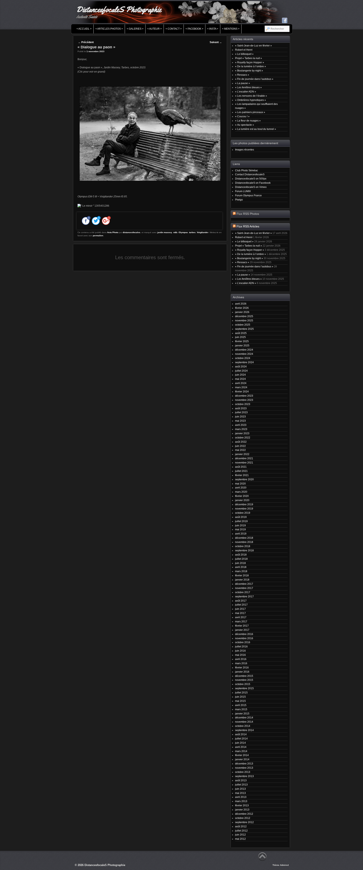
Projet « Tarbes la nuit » (248, 58)
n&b (175, 232)
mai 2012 (240, 838)
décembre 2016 (244, 634)
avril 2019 (240, 533)
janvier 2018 (242, 579)
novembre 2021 (244, 462)
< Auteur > (154, 29)
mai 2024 (240, 379)
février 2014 (242, 755)
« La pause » (242, 83)
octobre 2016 (242, 642)
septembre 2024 (244, 362)
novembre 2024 (244, 353)
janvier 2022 (242, 454)
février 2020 (242, 496)
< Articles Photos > (109, 29)
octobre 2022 (242, 437)
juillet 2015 (241, 692)
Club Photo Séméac (246, 170)
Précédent (86, 42)
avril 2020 (240, 487)
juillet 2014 (241, 738)
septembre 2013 (244, 776)
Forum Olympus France (248, 195)
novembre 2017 (244, 588)
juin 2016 (240, 650)
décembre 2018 (244, 537)
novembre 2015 (244, 680)
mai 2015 (240, 701)
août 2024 (241, 366)
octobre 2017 (242, 592)
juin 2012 (240, 834)
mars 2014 (241, 751)
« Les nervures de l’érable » (251, 95)
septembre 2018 (244, 550)
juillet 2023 (241, 412)
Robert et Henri (244, 49)
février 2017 (242, 625)
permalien (98, 235)
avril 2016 (240, 659)
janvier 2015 (242, 713)
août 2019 (241, 517)
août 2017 (241, 600)
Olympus (183, 232)
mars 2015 (241, 709)
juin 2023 (240, 416)
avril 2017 (240, 617)
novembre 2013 (244, 767)
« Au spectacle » (244, 124)
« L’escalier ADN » (245, 91)
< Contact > (174, 29)
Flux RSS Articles (248, 226)
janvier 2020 (242, 500)
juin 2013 (240, 788)
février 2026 (242, 307)
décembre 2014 (244, 717)
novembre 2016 (244, 638)
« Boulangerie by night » (249, 70)
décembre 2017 (244, 583)
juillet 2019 (241, 521)
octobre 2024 (242, 358)
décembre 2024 (244, 349)
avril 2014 (240, 747)
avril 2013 (240, 797)
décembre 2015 (244, 676)
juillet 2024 (241, 370)
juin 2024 (240, 374)
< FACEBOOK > (194, 29)
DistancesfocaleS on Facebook (253, 182)
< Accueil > (84, 29)
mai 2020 (240, 483)
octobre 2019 (242, 512)
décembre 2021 (244, 458)
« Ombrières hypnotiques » (250, 100)
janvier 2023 (242, 433)
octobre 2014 (242, 726)
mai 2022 (240, 450)
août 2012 (241, 826)
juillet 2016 (241, 646)
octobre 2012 (242, 818)
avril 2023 (240, 425)
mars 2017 (241, 621)
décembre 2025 (244, 316)
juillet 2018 (241, 558)
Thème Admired (280, 865)
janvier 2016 (242, 671)
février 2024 (242, 391)
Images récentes (244, 149)
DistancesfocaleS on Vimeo (251, 187)
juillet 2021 (241, 471)
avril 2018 (240, 567)
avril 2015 (240, 705)
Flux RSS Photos (248, 213)
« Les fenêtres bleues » (248, 87)
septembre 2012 (244, 822)
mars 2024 (241, 387)
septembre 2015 (244, 688)
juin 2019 (240, 525)
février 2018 (242, 575)
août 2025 (241, 333)
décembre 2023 (244, 395)
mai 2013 (240, 793)
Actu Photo (112, 232)
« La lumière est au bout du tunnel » (255, 129)
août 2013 (241, 780)
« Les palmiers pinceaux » (250, 112)
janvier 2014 (242, 759)
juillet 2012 (241, 830)
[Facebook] (284, 20)
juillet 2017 (241, 604)
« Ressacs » (242, 74)
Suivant (216, 42)
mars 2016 (241, 663)
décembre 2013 (244, 763)
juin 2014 (240, 742)
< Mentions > (230, 29)
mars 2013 (241, 801)
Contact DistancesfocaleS (249, 174)
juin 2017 (240, 608)
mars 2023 (241, 429)
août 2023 (241, 408)
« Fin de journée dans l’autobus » (254, 79)
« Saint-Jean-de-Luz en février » (253, 45)
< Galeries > (135, 29)
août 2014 (241, 734)
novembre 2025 (244, 320)
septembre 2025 (244, 328)
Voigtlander (202, 232)
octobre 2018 (242, 546)
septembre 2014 (244, 730)
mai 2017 (240, 613)
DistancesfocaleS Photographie (118, 9)
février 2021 (242, 475)
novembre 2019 (244, 508)
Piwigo (239, 199)
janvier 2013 (242, 809)
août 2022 (241, 441)
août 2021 (241, 466)
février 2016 (242, 667)
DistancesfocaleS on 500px (250, 178)
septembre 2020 (244, 479)
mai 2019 (240, 529)
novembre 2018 (244, 542)
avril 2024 (240, 383)
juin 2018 (240, 563)
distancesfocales (131, 232)
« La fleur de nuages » (248, 120)
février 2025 (242, 341)
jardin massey (164, 232)
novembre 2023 (244, 400)
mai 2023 (240, 420)
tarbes (192, 232)
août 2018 (241, 554)
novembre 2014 (244, 721)
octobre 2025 (242, 324)
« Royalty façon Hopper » (249, 62)
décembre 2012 (244, 813)
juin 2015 (240, 696)
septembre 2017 (244, 596)
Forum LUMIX (243, 191)
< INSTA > (212, 29)
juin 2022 (240, 446)
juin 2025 (240, 337)
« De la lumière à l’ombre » (250, 66)
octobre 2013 (242, 772)
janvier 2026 (242, 312)
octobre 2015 (242, 684)
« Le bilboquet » (244, 54)
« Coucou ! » (242, 116)
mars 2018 (241, 571)
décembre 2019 (244, 504)
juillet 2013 (241, 784)
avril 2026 (240, 303)
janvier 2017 (242, 629)
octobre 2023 (242, 404)
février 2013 (242, 805)
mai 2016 (240, 654)
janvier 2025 (242, 345)
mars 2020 (241, 491)
